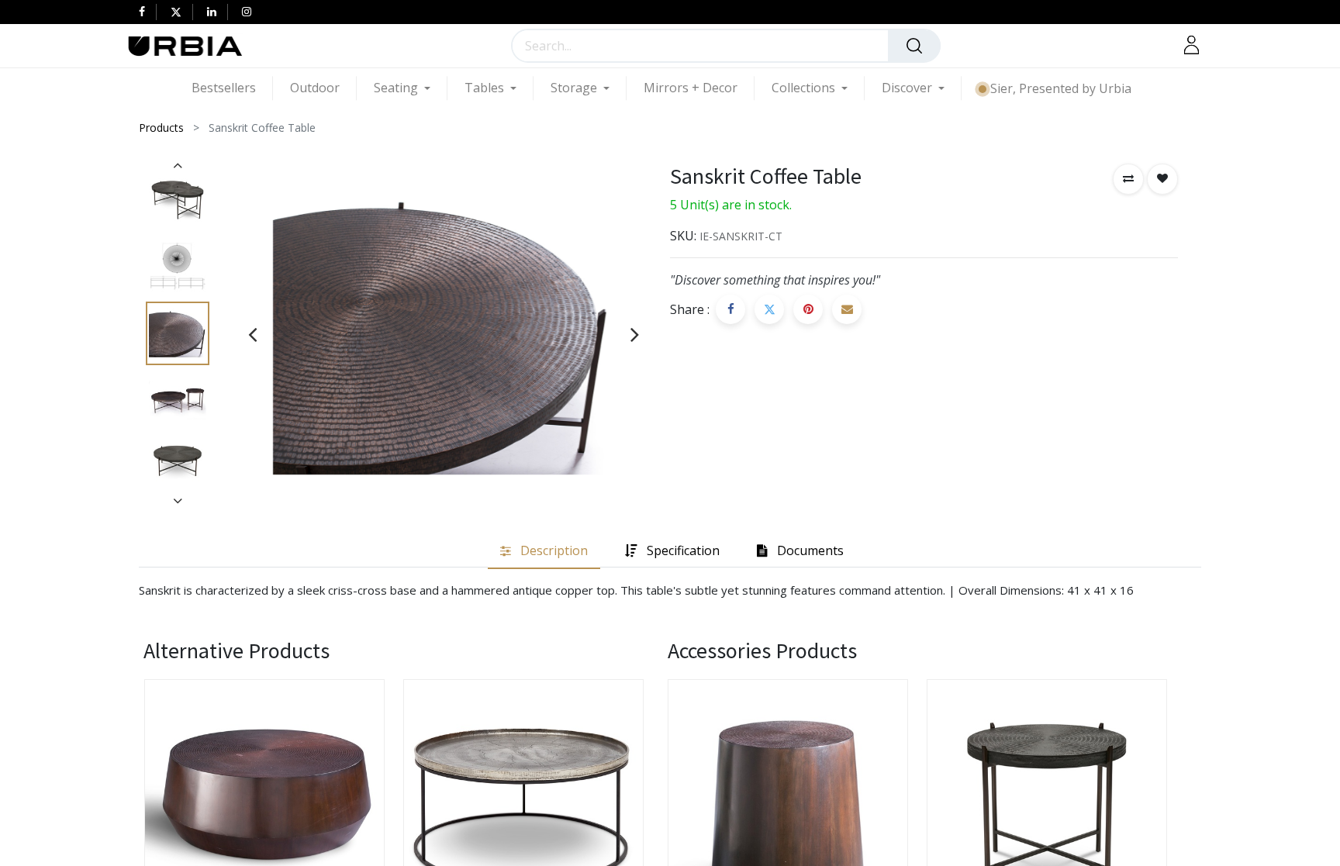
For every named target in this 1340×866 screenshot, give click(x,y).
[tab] (544, 551)
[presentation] (252, 334)
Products (161, 127)
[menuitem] (232, 88)
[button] (1128, 179)
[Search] (914, 45)
